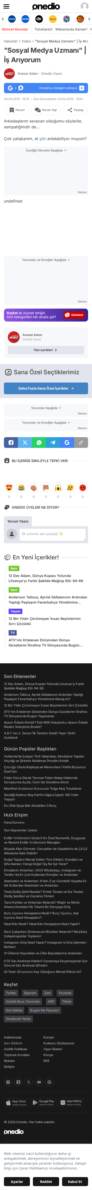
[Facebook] (18, 1082)
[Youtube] (39, 1082)
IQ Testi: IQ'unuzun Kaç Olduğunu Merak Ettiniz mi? (42, 972)
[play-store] (44, 1102)
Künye (48, 1055)
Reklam (9, 1061)
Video (26, 41)
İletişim (9, 1067)
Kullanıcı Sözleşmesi (58, 1043)
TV (13, 633)
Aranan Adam (40, 73)
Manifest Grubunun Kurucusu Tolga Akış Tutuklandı (42, 788)
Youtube (65, 993)
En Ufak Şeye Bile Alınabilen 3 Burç (30, 805)
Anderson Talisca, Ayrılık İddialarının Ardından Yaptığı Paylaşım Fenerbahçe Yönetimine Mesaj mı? (48, 600)
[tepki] (9, 488)
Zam (47, 993)
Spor (14, 568)
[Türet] (80, 19)
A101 (51, 1001)
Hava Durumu (14, 822)
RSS (46, 1061)
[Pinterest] (49, 1082)
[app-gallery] (72, 1102)
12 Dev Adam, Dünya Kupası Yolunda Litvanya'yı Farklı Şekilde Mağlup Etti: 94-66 (46, 578)
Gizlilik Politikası (15, 1049)
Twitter (11, 993)
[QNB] (66, 19)
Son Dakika (14, 1010)
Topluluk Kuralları (17, 1055)
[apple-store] (17, 1102)
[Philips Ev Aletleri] (25, 19)
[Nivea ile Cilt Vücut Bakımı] (12, 19)
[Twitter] (29, 1082)
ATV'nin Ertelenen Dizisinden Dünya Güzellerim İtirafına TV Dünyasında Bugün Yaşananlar (44, 643)
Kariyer (48, 1037)
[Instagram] (8, 1082)
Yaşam (15, 611)
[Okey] (39, 19)
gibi (42, 138)
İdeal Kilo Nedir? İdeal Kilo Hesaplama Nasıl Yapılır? (42, 924)
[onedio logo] (43, 1132)
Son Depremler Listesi (20, 830)
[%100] (53, 19)
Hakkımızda (12, 1037)
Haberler (11, 41)
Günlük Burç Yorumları (23, 1001)
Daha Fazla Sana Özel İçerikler (43, 388)
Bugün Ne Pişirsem (44, 1010)
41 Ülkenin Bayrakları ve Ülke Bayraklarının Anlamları (43, 953)
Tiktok (66, 1001)
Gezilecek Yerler (18, 1019)
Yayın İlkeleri (52, 1049)
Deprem (30, 993)
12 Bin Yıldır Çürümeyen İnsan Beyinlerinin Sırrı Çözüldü (45, 621)
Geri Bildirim (13, 1043)
